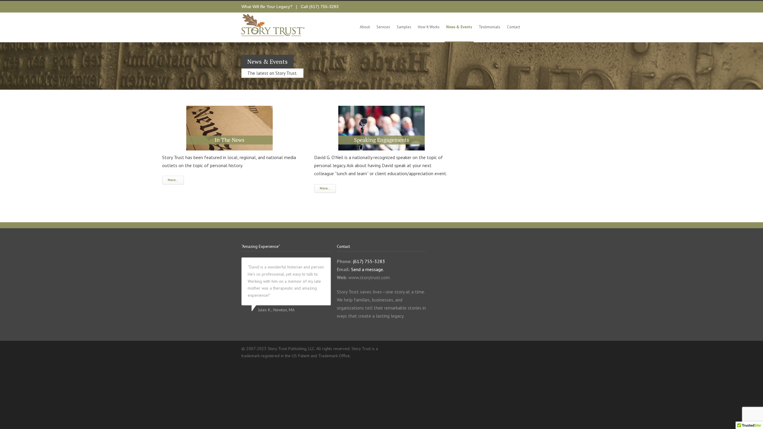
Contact (513, 26)
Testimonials (489, 26)
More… (173, 180)
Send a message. (367, 269)
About (365, 26)
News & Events (459, 26)
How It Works (429, 26)
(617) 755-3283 (324, 6)
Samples (404, 26)
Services (383, 26)
